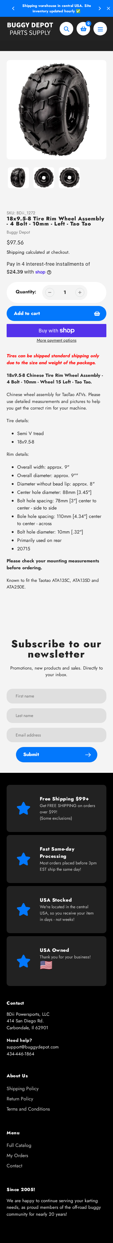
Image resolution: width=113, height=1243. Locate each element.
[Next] (99, 8)
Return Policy (20, 1098)
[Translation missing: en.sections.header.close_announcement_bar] (108, 8)
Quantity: (26, 291)
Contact (14, 1165)
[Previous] (14, 8)
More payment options (57, 340)
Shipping (15, 252)
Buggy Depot (18, 232)
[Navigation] (100, 28)
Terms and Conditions (28, 1108)
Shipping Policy (23, 1088)
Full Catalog (19, 1145)
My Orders (17, 1155)
